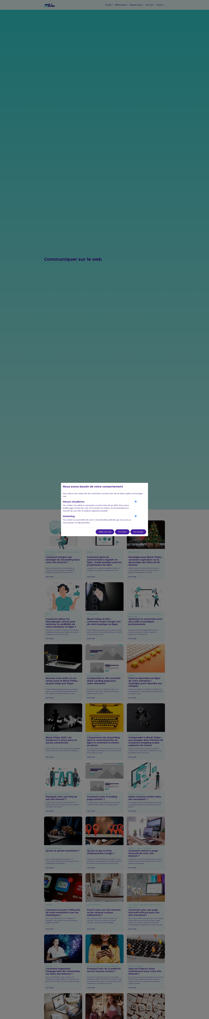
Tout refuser (122, 532)
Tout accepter (138, 532)
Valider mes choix (105, 532)
